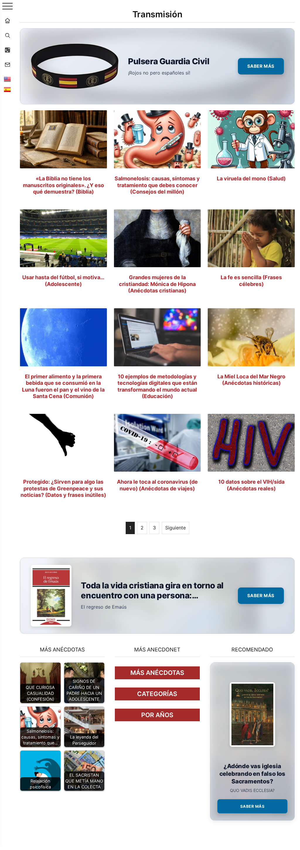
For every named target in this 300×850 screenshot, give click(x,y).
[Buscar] (7, 35)
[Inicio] (7, 20)
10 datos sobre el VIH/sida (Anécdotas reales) (251, 485)
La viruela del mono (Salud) (251, 178)
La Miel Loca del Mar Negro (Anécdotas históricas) (251, 379)
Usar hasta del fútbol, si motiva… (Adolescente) (63, 280)
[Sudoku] (7, 49)
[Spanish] (7, 89)
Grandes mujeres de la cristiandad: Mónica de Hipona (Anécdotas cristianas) (157, 284)
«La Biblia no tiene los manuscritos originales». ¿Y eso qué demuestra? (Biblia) (63, 185)
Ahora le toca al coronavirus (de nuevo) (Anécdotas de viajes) (157, 485)
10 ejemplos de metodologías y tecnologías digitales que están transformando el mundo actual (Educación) (157, 386)
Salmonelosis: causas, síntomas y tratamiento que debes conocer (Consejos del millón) (157, 185)
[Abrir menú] (7, 6)
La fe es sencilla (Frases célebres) (251, 280)
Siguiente (175, 528)
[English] (7, 79)
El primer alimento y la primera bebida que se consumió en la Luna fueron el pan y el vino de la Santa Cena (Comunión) (63, 386)
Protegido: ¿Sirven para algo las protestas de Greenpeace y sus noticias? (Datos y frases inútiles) (63, 488)
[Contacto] (7, 64)
